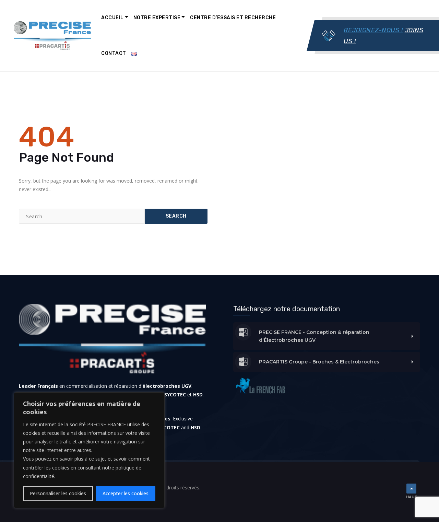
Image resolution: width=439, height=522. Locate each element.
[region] (89, 450)
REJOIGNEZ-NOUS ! (373, 30)
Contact (113, 53)
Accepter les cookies (126, 493)
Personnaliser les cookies (58, 493)
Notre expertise (157, 18)
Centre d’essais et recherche (233, 18)
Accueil (112, 18)
